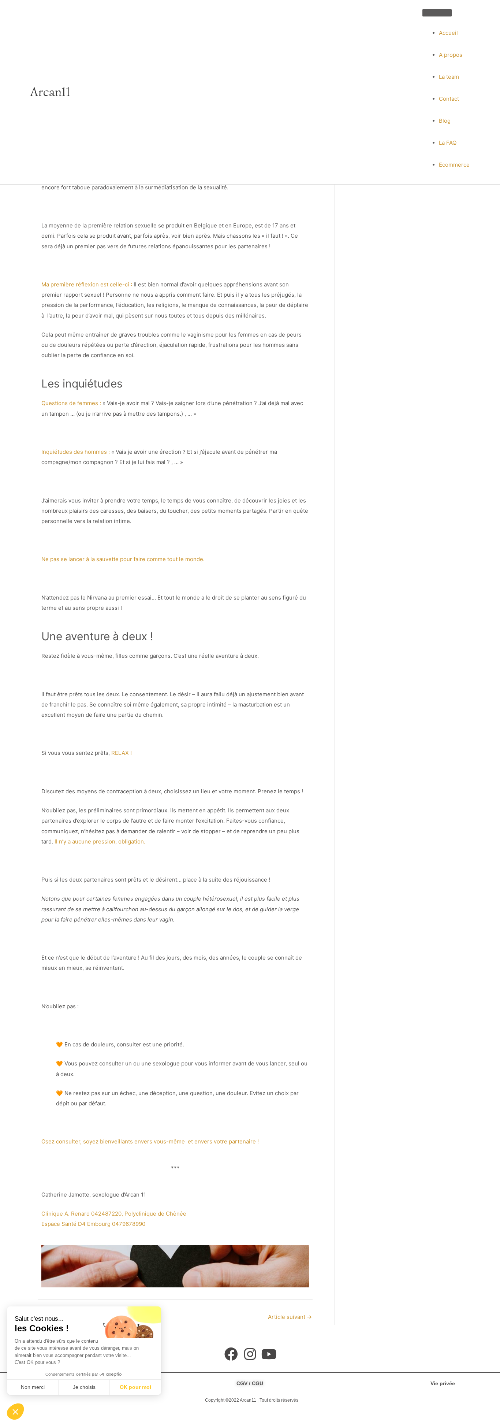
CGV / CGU (249, 1383)
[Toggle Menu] (437, 12)
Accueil (448, 32)
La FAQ (447, 142)
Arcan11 (50, 92)
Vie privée (442, 1383)
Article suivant (290, 1316)
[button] (15, 1411)
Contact (449, 98)
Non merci (33, 1387)
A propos (450, 54)
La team (449, 76)
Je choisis (84, 1387)
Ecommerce (454, 164)
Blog (445, 120)
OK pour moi (135, 1387)
